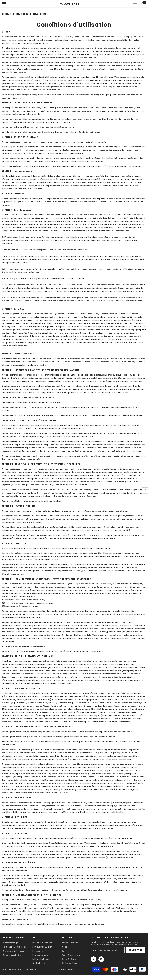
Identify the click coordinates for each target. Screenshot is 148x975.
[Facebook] (93, 959)
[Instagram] (101, 959)
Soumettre (135, 950)
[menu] (4, 3)
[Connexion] (135, 3)
